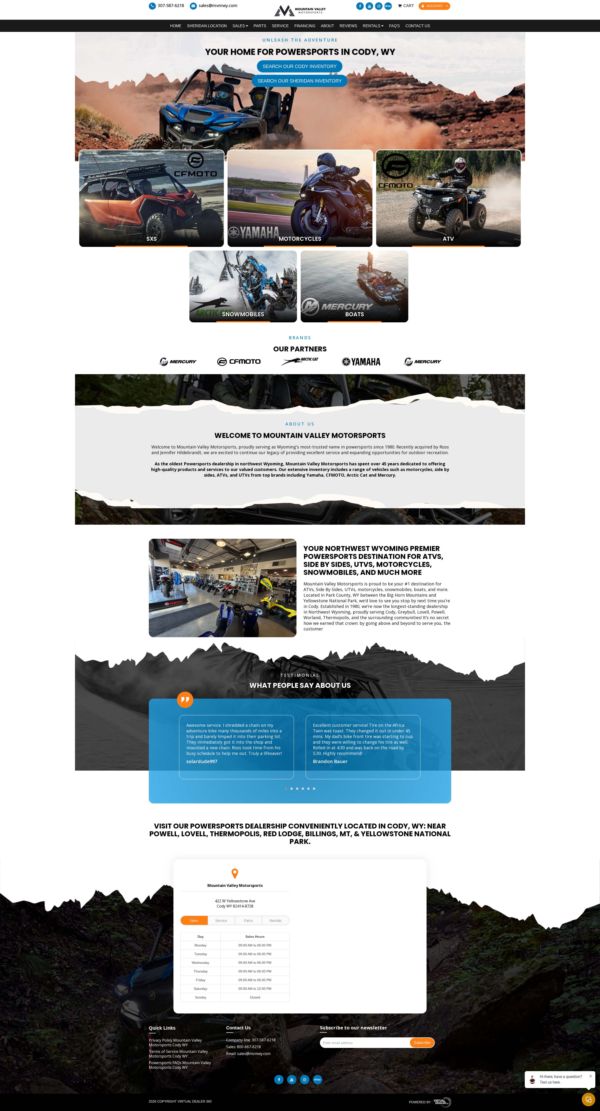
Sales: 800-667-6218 (243, 1046)
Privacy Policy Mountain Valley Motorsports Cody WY (175, 1042)
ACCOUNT (435, 6)
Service (280, 26)
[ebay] (388, 6)
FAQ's (394, 26)
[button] (286, 788)
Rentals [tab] (276, 920)
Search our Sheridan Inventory (300, 80)
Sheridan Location (207, 26)
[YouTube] (369, 6)
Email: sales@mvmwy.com (248, 1053)
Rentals (372, 26)
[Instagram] (378, 6)
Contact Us (417, 26)
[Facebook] (360, 6)
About (327, 26)
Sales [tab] (194, 920)
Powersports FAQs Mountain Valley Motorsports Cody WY (180, 1065)
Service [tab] (221, 920)
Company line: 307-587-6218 (251, 1040)
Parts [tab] (248, 920)
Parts (260, 26)
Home (175, 26)
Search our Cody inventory (300, 66)
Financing (304, 26)
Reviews (348, 26)
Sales (239, 26)
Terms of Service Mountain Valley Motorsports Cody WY (178, 1054)
